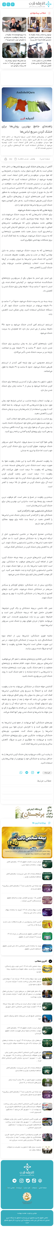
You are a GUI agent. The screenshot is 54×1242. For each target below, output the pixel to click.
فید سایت (27, 1188)
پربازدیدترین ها (39, 823)
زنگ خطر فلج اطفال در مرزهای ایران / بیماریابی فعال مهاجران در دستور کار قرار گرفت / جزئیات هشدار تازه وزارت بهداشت (21, 994)
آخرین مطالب (41, 961)
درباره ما (19, 1188)
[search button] (8, 4)
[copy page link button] (10, 159)
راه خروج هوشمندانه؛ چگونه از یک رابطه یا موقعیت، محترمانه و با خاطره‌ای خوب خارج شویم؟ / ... (15, 37)
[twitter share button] (38, 773)
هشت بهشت (21, 1213)
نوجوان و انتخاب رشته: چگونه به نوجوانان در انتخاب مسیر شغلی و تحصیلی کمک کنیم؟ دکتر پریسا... (40, 37)
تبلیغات (34, 1188)
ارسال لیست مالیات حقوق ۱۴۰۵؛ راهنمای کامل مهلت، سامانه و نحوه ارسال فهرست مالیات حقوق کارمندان (23, 1031)
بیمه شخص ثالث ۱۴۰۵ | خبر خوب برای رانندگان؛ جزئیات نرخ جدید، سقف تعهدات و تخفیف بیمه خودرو (23, 969)
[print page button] (5, 159)
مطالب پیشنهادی (38, 13)
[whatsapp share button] (21, 773)
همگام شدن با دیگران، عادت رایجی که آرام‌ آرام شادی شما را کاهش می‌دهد (41, 63)
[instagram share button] (32, 773)
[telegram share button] (27, 773)
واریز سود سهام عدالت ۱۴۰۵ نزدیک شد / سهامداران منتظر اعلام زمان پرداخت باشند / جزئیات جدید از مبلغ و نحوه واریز (22, 982)
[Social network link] (40, 1181)
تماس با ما (11, 1188)
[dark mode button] (13, 4)
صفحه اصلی (45, 159)
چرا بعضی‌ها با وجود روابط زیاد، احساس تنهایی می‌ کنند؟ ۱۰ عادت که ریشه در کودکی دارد (14, 63)
